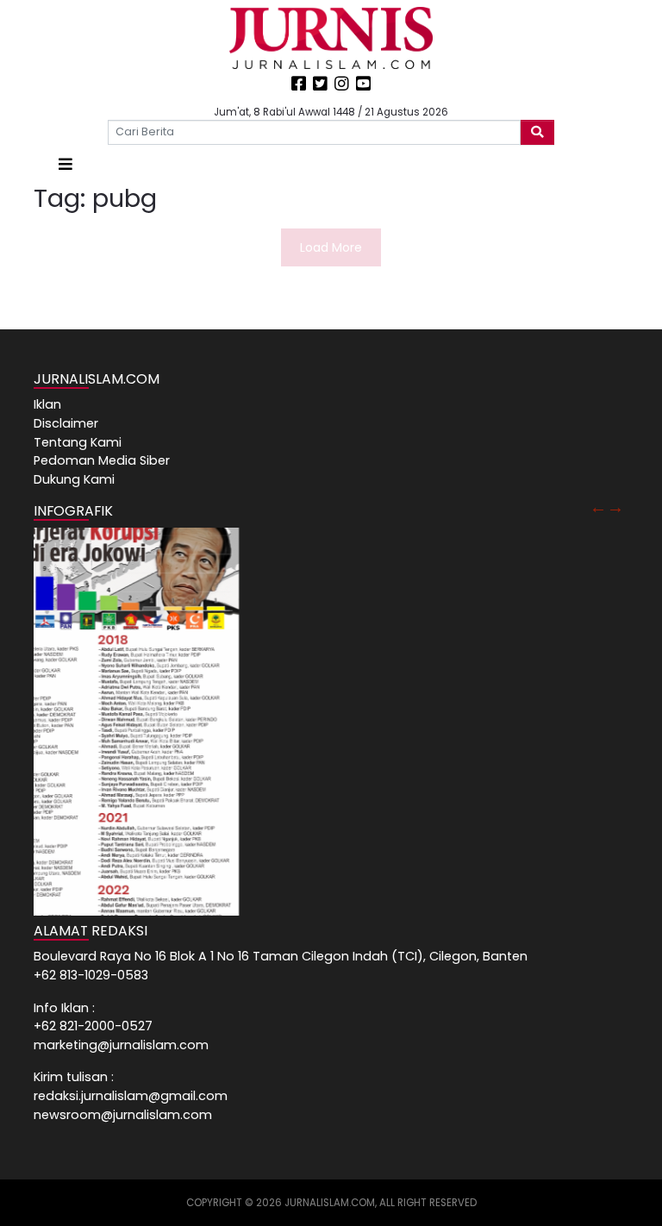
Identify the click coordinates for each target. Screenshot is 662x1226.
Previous (598, 507)
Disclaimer (66, 423)
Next (615, 507)
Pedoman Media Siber (102, 460)
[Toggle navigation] (65, 164)
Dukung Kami (74, 479)
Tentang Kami (78, 442)
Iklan (47, 404)
